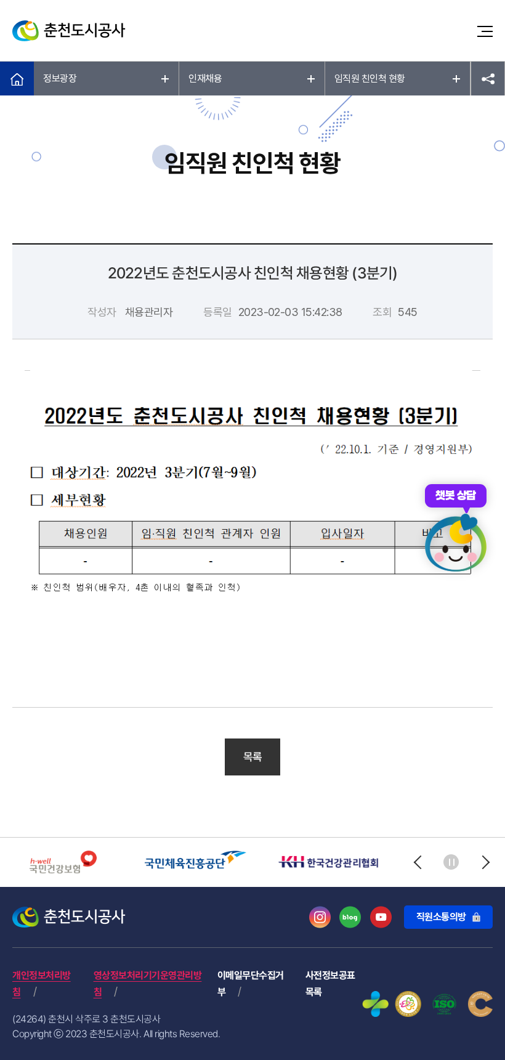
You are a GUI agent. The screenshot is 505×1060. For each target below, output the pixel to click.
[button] (417, 862)
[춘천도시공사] (69, 30)
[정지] (451, 862)
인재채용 (205, 78)
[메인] (16, 79)
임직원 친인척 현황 (369, 78)
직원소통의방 (441, 917)
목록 (252, 756)
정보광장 (59, 78)
